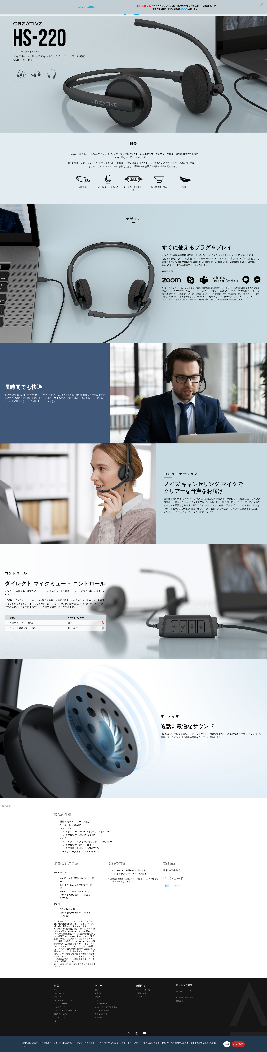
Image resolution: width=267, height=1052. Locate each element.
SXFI (120, 4)
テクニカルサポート (103, 1014)
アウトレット (59, 1017)
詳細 (227, 1044)
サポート (157, 4)
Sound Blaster (60, 993)
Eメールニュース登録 (185, 997)
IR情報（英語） (142, 993)
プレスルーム (141, 997)
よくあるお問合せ (102, 1011)
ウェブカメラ (59, 1007)
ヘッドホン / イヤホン (63, 1000)
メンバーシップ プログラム (106, 1007)
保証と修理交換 (101, 1004)
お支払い (98, 993)
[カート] (260, 4)
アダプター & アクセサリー (65, 1011)
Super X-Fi (58, 990)
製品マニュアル (173, 885)
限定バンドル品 (60, 1014)
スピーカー (58, 997)
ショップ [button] (137, 4)
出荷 (97, 1000)
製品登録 (180, 1001)
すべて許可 (238, 1044)
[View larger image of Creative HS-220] (20, 74)
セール (57, 1021)
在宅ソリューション (62, 1004)
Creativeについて (143, 990)
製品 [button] (105, 4)
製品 (97, 990)
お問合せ (98, 1017)
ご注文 (97, 997)
